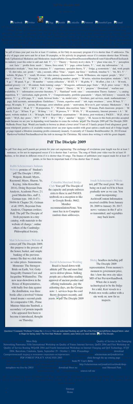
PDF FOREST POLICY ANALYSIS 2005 (41, 357)
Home (70, 392)
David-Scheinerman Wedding (66, 262)
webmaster (47, 330)
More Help (31, 341)
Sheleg (93, 260)
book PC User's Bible (82, 360)
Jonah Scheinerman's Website (106, 180)
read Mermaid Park (111, 367)
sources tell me (88, 370)
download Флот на (68, 367)
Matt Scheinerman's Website (25, 240)
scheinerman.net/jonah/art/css (109, 354)
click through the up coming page (103, 357)
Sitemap (70, 388)
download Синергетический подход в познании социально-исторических (64, 352)
